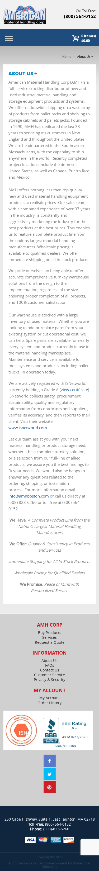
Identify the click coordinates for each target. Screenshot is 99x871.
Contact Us (49, 670)
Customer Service (49, 675)
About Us (49, 660)
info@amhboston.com (28, 496)
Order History (49, 702)
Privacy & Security (49, 679)
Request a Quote (49, 642)
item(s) (88, 38)
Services (49, 637)
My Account (49, 697)
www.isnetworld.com (27, 427)
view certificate (74, 389)
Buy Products (49, 632)
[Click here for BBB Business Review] (66, 732)
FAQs (49, 665)
